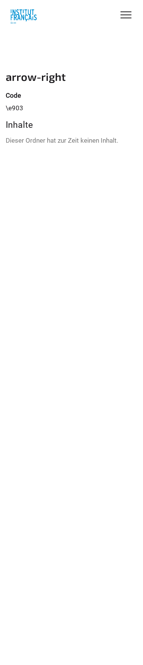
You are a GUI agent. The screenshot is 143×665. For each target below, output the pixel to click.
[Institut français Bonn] (24, 16)
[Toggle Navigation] (126, 15)
